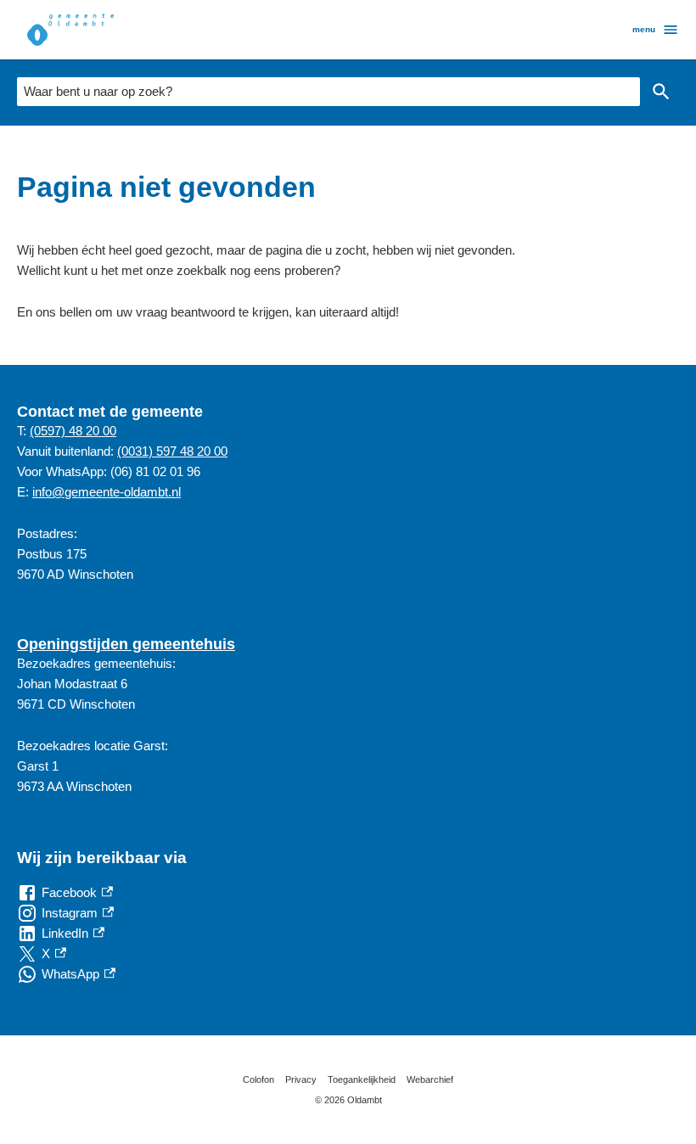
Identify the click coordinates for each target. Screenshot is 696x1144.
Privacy (301, 1079)
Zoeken (661, 92)
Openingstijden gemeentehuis (126, 644)
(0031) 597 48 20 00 (172, 451)
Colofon (258, 1079)
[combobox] (328, 91)
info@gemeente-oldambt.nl (106, 492)
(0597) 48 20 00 (73, 430)
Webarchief (430, 1079)
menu (643, 29)
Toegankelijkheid (362, 1079)
